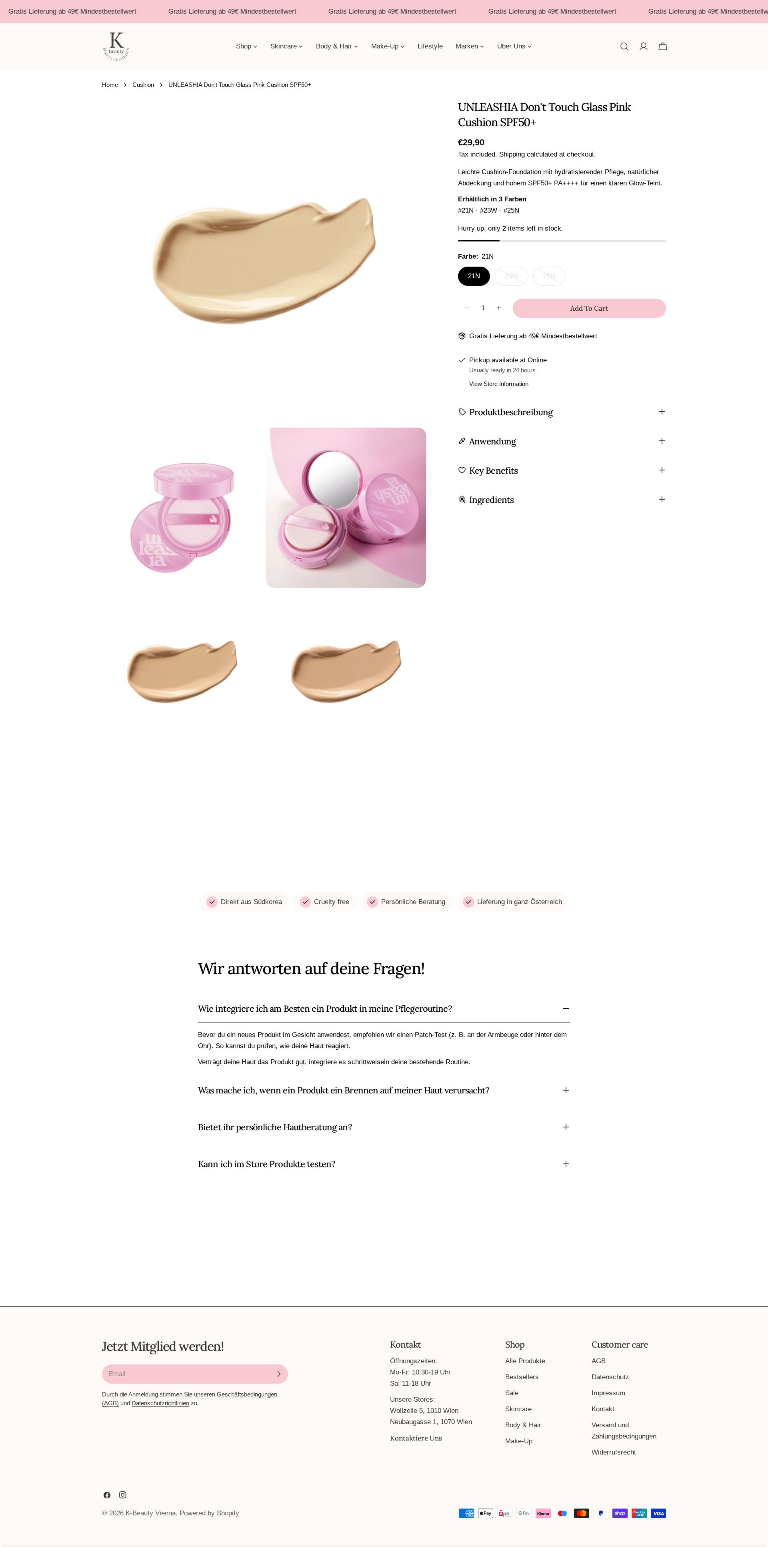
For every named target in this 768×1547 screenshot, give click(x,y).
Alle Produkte (525, 1361)
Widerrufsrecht (614, 1452)
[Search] (624, 46)
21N (474, 275)
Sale (511, 1393)
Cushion (143, 84)
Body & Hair (523, 1425)
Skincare (518, 1409)
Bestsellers (522, 1377)
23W (516, 278)
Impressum (608, 1393)
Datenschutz (610, 1377)
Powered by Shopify (209, 1513)
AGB (599, 1361)
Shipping (512, 154)
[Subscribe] (278, 1374)
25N (554, 278)
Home (110, 84)
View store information (498, 383)
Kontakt (603, 1409)
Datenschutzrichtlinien (160, 1403)
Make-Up (518, 1441)
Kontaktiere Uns (416, 1438)
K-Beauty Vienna (151, 1513)
